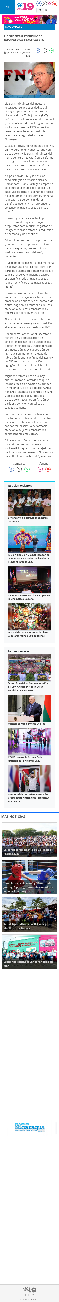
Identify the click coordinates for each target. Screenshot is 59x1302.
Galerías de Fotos (29, 1299)
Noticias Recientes (20, 485)
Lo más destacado (19, 651)
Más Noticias (13, 816)
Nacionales (13, 27)
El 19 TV (29, 1294)
